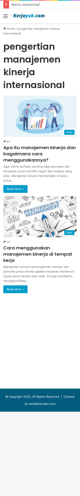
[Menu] (5, 18)
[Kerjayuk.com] (29, 16)
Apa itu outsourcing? (25, 4)
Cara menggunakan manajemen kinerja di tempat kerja (37, 254)
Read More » (15, 189)
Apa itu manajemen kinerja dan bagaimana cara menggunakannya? (39, 153)
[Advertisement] (40, 65)
